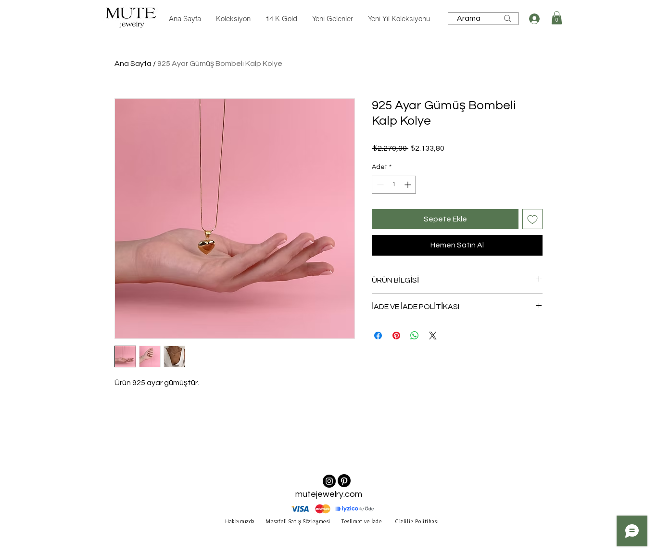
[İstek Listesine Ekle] (532, 219)
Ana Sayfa (133, 63)
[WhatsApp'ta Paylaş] (414, 335)
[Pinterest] (344, 480)
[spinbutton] (394, 184)
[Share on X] (433, 335)
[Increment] (409, 184)
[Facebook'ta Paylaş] (378, 335)
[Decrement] (379, 184)
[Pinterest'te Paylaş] (396, 335)
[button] (556, 17)
